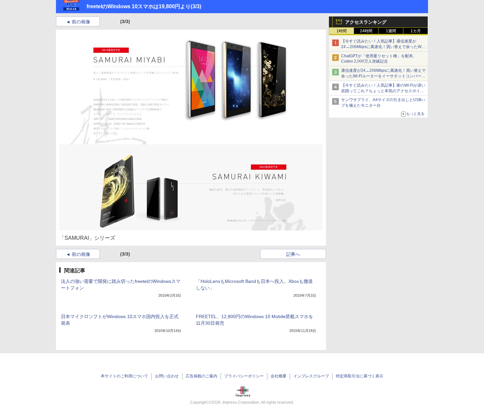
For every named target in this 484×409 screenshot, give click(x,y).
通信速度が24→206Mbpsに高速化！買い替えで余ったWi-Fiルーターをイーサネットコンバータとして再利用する (383, 76)
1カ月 (416, 31)
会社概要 (278, 376)
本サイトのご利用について (124, 376)
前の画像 (81, 21)
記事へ (293, 254)
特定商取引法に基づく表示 (359, 376)
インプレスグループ (311, 376)
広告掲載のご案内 (201, 376)
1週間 (391, 31)
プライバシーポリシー (244, 376)
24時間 (366, 31)
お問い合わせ (167, 376)
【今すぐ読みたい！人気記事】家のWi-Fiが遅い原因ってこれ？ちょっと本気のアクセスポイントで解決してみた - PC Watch (383, 91)
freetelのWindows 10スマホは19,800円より (139, 6)
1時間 (341, 31)
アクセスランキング (366, 22)
